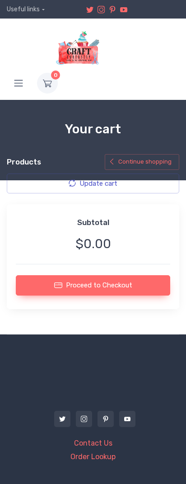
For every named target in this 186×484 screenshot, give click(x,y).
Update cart (98, 183)
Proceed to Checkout (99, 285)
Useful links (23, 9)
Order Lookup (93, 456)
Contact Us (93, 443)
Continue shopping (145, 161)
